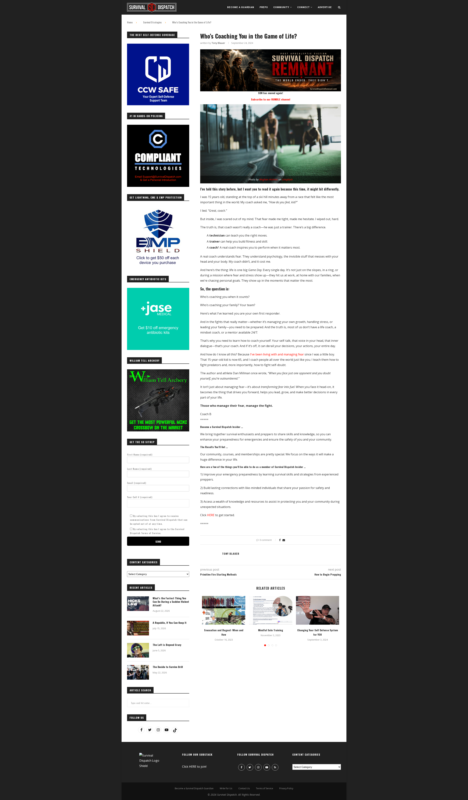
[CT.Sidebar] (158, 127)
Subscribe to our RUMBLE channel (270, 99)
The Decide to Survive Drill (168, 667)
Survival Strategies (152, 22)
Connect (303, 7)
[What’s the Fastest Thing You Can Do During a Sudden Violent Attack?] (138, 603)
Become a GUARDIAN (240, 7)
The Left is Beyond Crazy (167, 645)
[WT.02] (158, 371)
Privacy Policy (286, 788)
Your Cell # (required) (139, 497)
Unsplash (287, 179)
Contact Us (244, 788)
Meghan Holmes (268, 179)
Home (130, 22)
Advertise (325, 7)
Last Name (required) (139, 468)
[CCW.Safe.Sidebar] (158, 46)
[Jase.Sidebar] (158, 290)
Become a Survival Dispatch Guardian (194, 788)
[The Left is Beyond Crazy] (138, 650)
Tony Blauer (218, 43)
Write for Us (226, 788)
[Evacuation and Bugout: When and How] (223, 610)
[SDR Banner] (270, 52)
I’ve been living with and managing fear (277, 354)
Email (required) (136, 482)
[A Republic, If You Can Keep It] (138, 628)
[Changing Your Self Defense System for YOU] (317, 610)
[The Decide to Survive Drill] (138, 672)
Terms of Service (264, 788)
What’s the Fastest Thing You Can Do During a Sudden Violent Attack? (171, 601)
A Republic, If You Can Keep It (169, 622)
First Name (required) (139, 454)
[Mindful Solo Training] (270, 610)
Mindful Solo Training (270, 630)
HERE (210, 515)
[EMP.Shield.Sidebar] (158, 208)
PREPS (264, 7)
